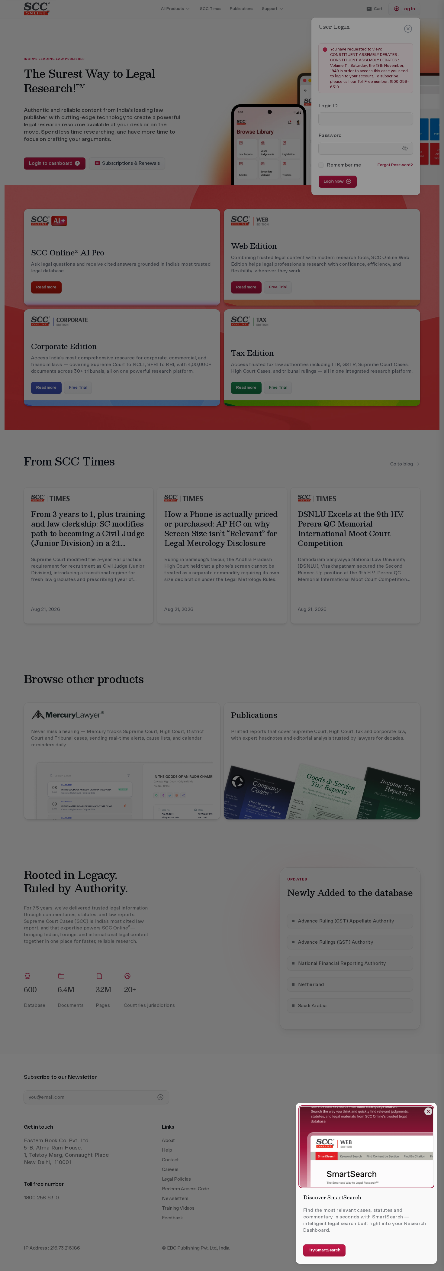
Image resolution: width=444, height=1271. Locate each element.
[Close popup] (428, 1111)
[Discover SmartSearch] (366, 1147)
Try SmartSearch (324, 1250)
